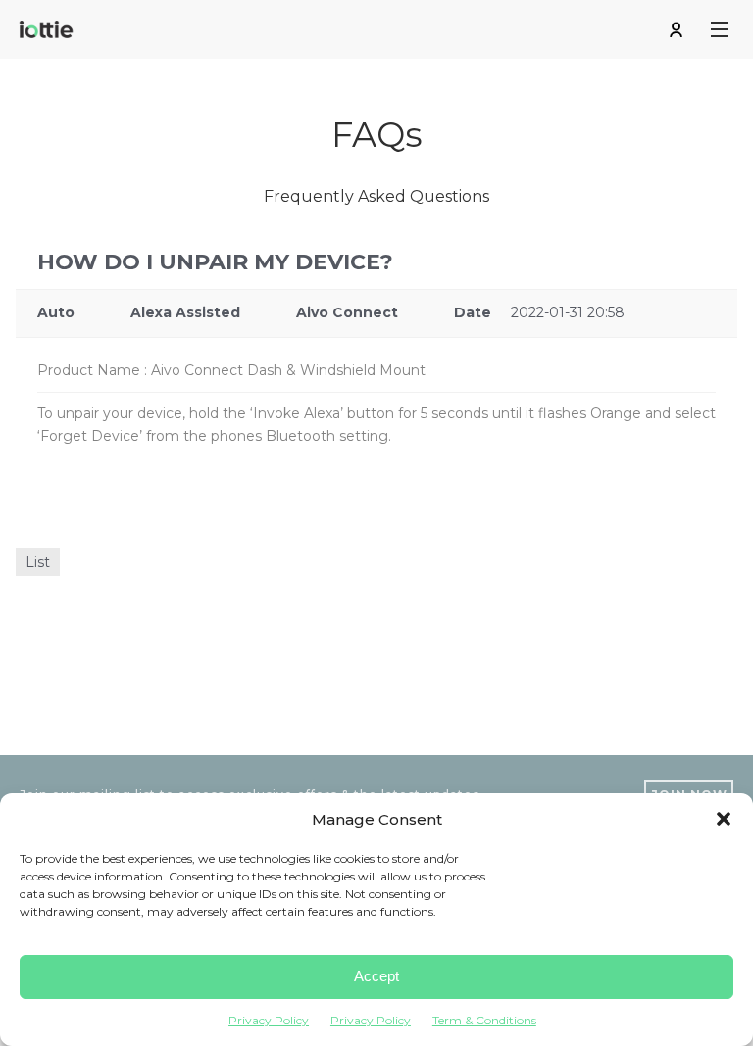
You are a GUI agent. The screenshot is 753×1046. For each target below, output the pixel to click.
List (37, 562)
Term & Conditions (484, 1020)
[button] (723, 819)
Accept (376, 976)
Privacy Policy (268, 1020)
